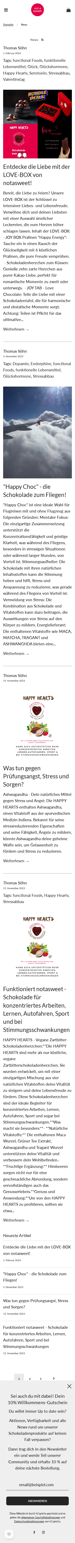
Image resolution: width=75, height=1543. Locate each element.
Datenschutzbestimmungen (29, 1521)
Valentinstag (14, 79)
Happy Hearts (15, 73)
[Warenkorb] (68, 9)
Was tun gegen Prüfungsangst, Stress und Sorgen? (36, 776)
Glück (33, 66)
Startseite (8, 24)
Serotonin (38, 73)
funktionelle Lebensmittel (38, 369)
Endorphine (41, 363)
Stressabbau (59, 73)
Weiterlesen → (16, 329)
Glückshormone (54, 66)
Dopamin (21, 363)
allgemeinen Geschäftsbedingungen (40, 1517)
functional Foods (27, 60)
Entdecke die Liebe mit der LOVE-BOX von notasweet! (36, 174)
